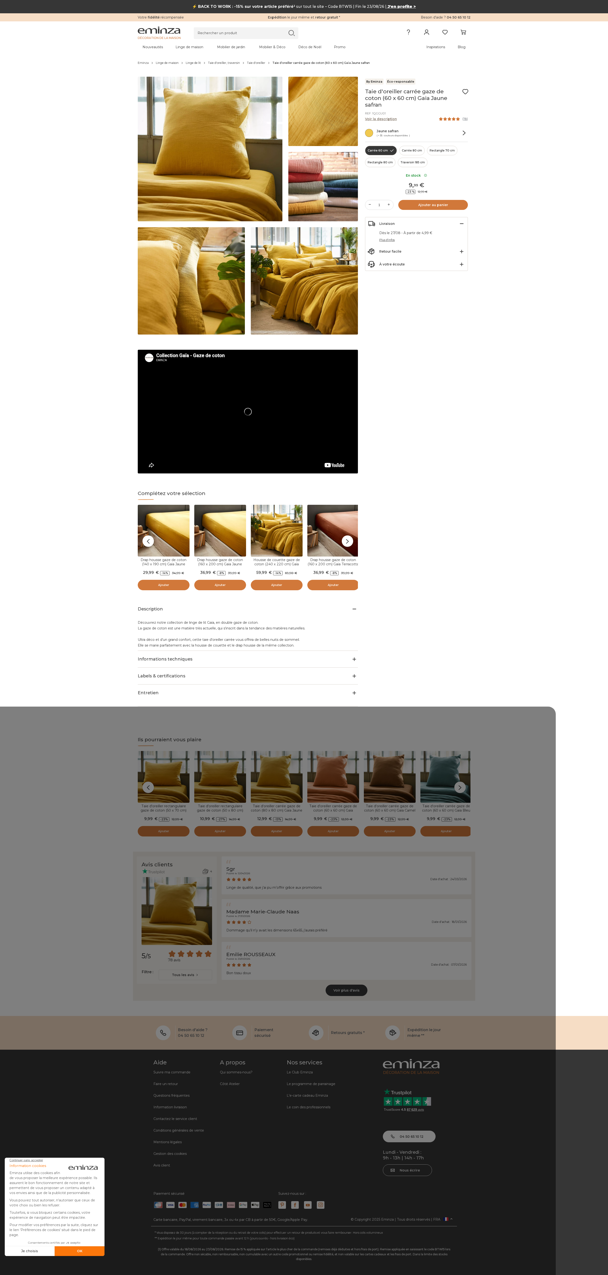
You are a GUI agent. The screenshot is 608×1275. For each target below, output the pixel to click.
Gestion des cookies (170, 1154)
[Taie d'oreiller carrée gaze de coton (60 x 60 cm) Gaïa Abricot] (333, 777)
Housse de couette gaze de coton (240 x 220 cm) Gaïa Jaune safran (276, 564)
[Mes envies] (445, 33)
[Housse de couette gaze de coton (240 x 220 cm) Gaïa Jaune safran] (277, 531)
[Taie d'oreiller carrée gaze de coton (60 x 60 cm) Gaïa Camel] (390, 777)
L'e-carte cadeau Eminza (307, 1095)
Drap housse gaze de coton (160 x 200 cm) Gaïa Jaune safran (220, 564)
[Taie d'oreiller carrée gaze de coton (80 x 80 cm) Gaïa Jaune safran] (277, 777)
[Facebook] (295, 1205)
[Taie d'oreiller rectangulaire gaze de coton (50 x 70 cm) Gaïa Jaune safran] (164, 777)
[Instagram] (320, 1205)
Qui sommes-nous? (236, 1072)
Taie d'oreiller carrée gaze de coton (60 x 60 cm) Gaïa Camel (389, 808)
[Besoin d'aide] (408, 33)
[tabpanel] (263, 47)
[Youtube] (308, 1205)
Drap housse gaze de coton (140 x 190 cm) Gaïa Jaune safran (163, 564)
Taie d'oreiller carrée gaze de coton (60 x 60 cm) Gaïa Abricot (333, 810)
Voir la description (381, 119)
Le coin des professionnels (308, 1107)
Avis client (161, 1165)
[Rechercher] (291, 33)
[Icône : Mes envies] (465, 91)
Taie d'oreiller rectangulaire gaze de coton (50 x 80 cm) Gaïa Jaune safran (220, 810)
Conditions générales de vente (178, 1130)
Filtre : (147, 972)
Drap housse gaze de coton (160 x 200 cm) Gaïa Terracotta (333, 562)
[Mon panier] (463, 33)
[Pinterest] (282, 1205)
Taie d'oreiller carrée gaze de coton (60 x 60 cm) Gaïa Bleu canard (446, 810)
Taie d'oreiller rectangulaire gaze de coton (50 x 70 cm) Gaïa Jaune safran (163, 810)
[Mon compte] (426, 33)
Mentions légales (167, 1142)
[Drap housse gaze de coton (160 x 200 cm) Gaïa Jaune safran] (220, 531)
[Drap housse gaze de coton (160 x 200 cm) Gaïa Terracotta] (333, 531)
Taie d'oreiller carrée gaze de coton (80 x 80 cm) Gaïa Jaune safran (276, 810)
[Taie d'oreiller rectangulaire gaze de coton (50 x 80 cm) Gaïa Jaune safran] (220, 777)
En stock (414, 175)
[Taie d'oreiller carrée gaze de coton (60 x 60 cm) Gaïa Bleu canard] (446, 777)
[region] (304, 63)
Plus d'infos (387, 240)
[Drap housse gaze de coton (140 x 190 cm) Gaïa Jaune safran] (164, 531)
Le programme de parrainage (311, 1084)
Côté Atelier (230, 1084)
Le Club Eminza (300, 1072)
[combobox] (185, 975)
